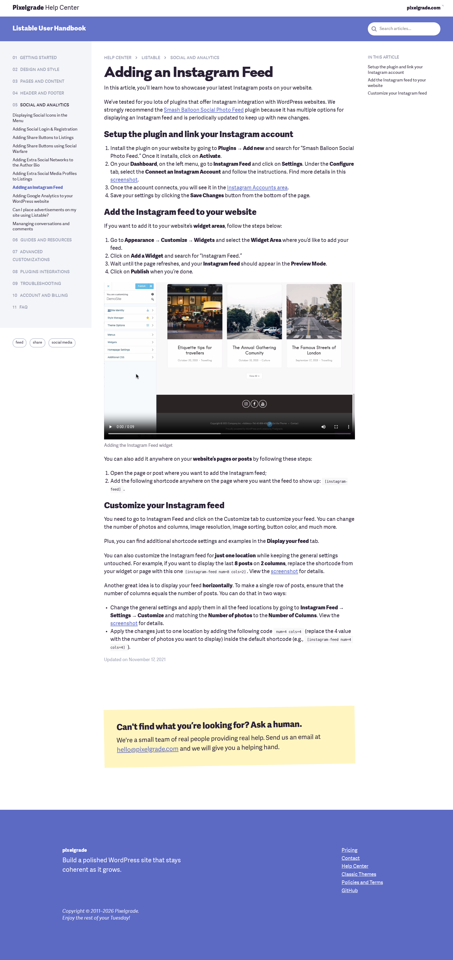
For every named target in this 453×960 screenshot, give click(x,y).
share (37, 342)
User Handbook (49, 28)
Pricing (349, 850)
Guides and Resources (46, 240)
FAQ (23, 307)
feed (19, 342)
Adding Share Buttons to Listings (43, 138)
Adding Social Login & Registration (45, 129)
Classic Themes (359, 874)
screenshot (124, 180)
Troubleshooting (40, 283)
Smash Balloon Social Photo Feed (204, 110)
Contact (351, 858)
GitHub (350, 891)
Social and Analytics (44, 105)
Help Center (46, 8)
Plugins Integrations (45, 271)
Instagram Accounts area (257, 188)
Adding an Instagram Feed (38, 188)
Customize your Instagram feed (397, 93)
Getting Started (38, 57)
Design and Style (39, 69)
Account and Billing (44, 295)
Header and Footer (42, 93)
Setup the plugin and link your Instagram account (395, 70)
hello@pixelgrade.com (148, 749)
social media (62, 342)
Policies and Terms (362, 882)
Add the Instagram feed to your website (397, 83)
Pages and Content (42, 81)
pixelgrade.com (423, 8)
